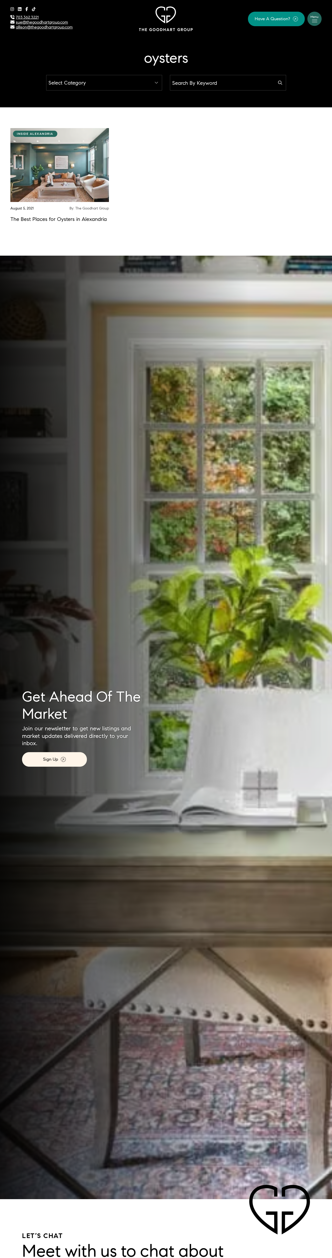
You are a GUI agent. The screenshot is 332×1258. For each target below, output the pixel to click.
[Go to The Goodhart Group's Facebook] (26, 9)
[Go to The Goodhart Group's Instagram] (12, 9)
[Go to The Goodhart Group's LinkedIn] (20, 9)
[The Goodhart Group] (166, 18)
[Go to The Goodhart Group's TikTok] (34, 9)
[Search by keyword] (280, 82)
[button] (276, 19)
